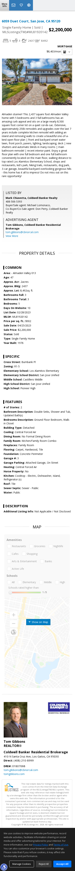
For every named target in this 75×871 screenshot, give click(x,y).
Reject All (44, 864)
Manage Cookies (21, 864)
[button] (4, 867)
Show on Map (39, 622)
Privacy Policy (40, 844)
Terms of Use (61, 844)
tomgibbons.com (14, 774)
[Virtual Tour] (29, 5)
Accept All (62, 864)
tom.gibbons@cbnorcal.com (22, 232)
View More (12, 236)
